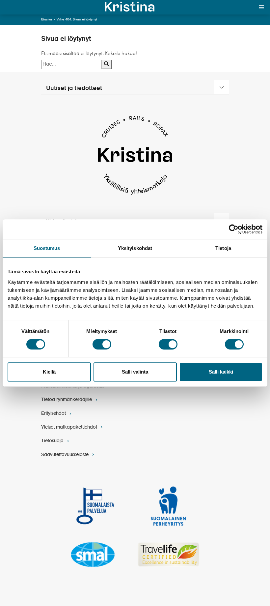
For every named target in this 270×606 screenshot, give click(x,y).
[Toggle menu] (261, 7)
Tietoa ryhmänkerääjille (67, 399)
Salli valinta (135, 372)
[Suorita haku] (106, 64)
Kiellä (49, 372)
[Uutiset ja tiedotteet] (221, 87)
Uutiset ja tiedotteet (74, 88)
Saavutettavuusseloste (65, 454)
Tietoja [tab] (223, 248)
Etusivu (46, 19)
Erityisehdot (54, 413)
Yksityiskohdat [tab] (135, 248)
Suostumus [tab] (47, 248)
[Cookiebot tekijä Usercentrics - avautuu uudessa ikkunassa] (233, 229)
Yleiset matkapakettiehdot (69, 427)
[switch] (102, 344)
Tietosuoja (53, 441)
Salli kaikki (221, 372)
